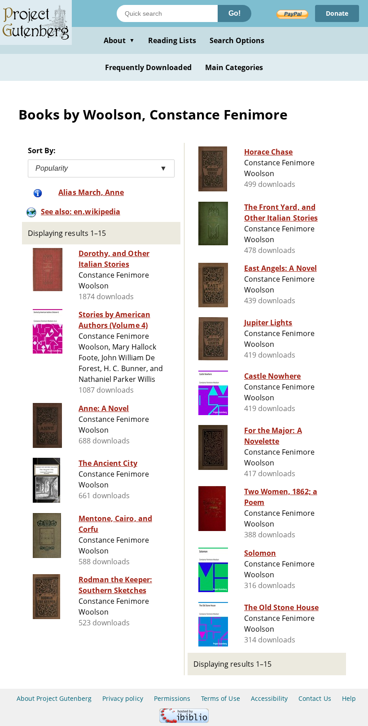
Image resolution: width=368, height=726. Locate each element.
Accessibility (269, 698)
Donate (337, 13)
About (119, 40)
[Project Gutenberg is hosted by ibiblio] (184, 720)
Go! (234, 13)
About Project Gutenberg (54, 698)
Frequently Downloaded (148, 67)
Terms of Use (220, 698)
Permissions (172, 698)
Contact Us (314, 698)
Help (349, 698)
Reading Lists (172, 40)
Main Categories (234, 67)
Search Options (237, 40)
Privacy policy (122, 698)
